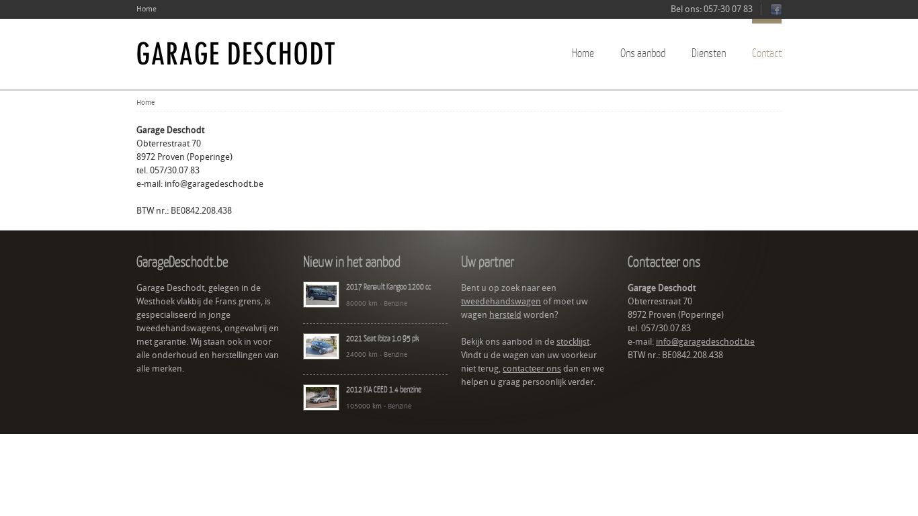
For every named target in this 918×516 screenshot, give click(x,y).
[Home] (236, 53)
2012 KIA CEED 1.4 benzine (383, 389)
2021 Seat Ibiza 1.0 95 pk (382, 338)
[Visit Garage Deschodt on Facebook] (776, 12)
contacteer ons (532, 368)
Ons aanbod (642, 53)
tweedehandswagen (501, 301)
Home (146, 9)
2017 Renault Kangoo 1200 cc (388, 287)
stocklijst (572, 342)
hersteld (505, 315)
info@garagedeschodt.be (214, 184)
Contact (767, 53)
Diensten (709, 53)
